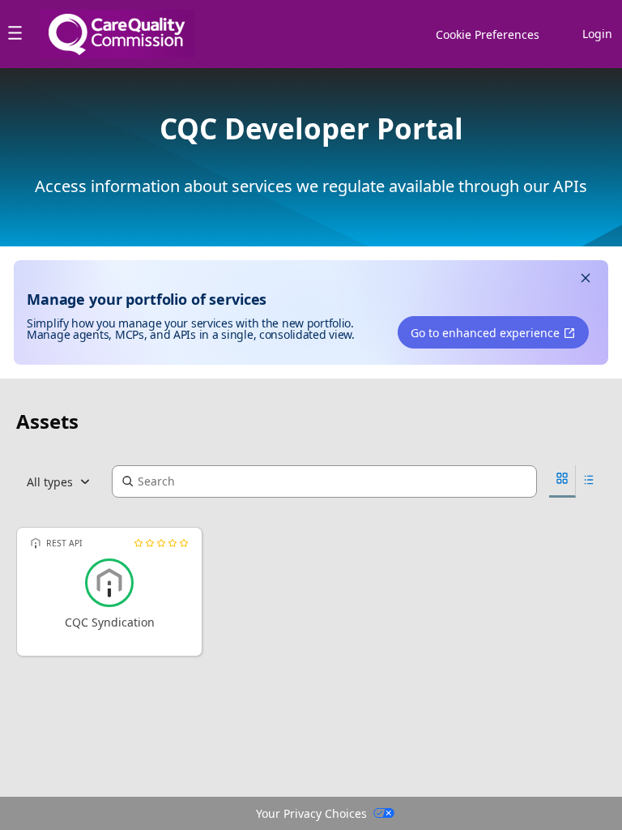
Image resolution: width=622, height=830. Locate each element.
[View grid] (562, 481)
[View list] (589, 482)
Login (597, 33)
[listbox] (64, 481)
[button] (585, 280)
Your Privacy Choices (311, 813)
